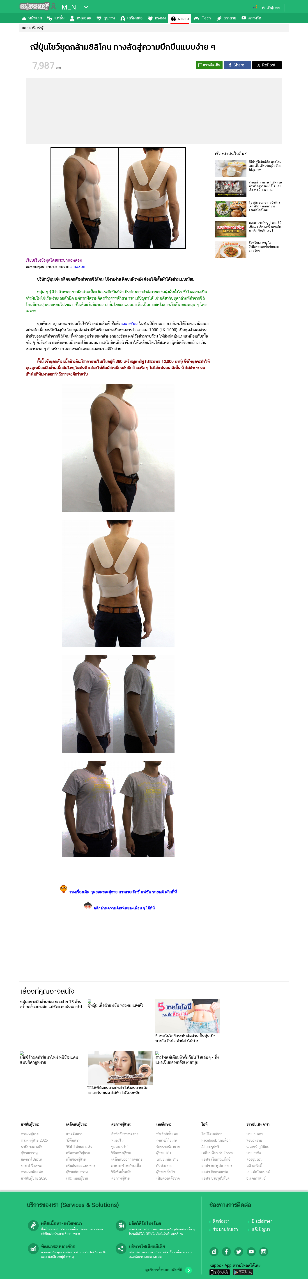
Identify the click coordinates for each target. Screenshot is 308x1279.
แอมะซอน (129, 323)
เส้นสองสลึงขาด (168, 1178)
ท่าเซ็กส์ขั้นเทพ (167, 1134)
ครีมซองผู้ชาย (76, 1159)
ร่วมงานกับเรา (225, 1229)
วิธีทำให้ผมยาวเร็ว (79, 1147)
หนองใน (117, 1140)
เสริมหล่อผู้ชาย (77, 1178)
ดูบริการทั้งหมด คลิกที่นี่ (163, 1269)
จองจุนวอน (254, 1159)
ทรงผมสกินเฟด (32, 1172)
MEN (69, 7)
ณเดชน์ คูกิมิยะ (257, 1147)
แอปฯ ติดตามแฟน (214, 1172)
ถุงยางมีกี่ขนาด (166, 1140)
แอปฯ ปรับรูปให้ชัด (215, 1178)
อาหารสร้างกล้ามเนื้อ (126, 1166)
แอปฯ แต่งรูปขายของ (216, 1166)
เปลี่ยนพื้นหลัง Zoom (217, 1153)
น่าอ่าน (183, 18)
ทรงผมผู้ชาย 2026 (34, 1140)
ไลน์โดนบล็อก (211, 1134)
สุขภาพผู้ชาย (120, 1178)
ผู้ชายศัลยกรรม (77, 1172)
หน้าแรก (35, 18)
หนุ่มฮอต (84, 18)
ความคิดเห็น (211, 65)
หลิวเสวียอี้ (254, 1166)
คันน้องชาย (164, 1166)
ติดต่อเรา (221, 1221)
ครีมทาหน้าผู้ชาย (78, 1153)
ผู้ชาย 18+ (164, 1153)
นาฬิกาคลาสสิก (32, 1147)
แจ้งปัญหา (261, 1229)
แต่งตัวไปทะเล (31, 1159)
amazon (77, 266)
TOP (296, 1271)
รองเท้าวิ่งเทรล (31, 1166)
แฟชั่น (59, 18)
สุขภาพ (109, 18)
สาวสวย (229, 18)
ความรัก (254, 18)
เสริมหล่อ (135, 18)
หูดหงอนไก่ (119, 1147)
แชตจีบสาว (74, 1134)
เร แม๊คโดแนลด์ (258, 1172)
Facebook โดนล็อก (215, 1140)
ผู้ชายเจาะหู (29, 1153)
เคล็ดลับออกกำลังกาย (127, 1159)
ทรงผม (160, 18)
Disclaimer (262, 1221)
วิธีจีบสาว (73, 1140)
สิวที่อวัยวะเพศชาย (124, 1134)
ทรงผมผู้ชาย (30, 1134)
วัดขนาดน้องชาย (168, 1147)
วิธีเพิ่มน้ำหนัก (121, 1172)
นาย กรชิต (253, 1153)
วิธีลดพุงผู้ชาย (121, 1153)
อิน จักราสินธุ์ (255, 1178)
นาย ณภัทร (254, 1134)
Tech (206, 18)
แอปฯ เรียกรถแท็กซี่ (215, 1159)
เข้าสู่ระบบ (273, 8)
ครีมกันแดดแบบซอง (80, 1166)
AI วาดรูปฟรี (210, 1147)
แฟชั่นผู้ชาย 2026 (34, 1178)
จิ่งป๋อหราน (254, 1140)
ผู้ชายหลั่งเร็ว (165, 1172)
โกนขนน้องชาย (167, 1159)
